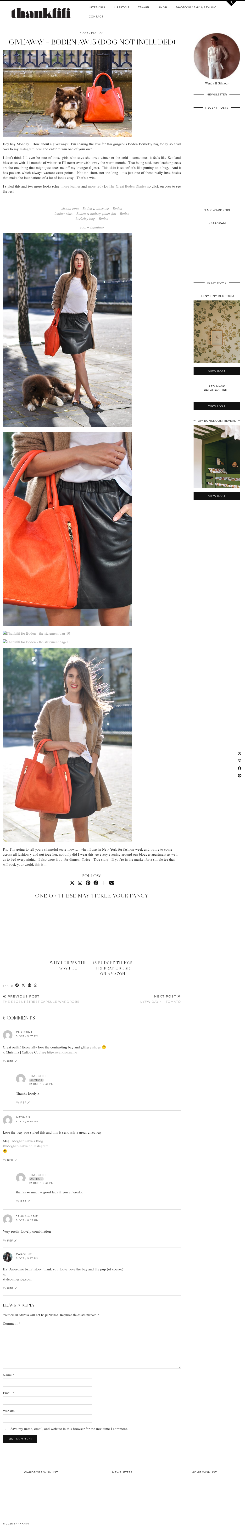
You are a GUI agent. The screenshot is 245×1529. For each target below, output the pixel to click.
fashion (97, 33)
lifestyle (121, 7)
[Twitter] (72, 883)
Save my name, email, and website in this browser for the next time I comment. (69, 1428)
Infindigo (97, 227)
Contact (96, 16)
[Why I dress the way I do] (69, 930)
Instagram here (30, 148)
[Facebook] (96, 883)
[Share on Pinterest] (30, 985)
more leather (70, 186)
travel (144, 7)
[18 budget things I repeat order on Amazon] (114, 930)
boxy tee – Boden (109, 208)
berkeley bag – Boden (92, 218)
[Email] (111, 883)
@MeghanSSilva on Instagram (25, 1145)
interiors (97, 7)
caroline (24, 1254)
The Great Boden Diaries (127, 186)
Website (9, 1410)
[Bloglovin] (104, 883)
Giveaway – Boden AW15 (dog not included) (92, 42)
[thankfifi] (41, 13)
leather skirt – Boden (70, 213)
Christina (24, 1032)
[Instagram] (80, 883)
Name (9, 1374)
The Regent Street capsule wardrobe (41, 999)
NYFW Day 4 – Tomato (160, 999)
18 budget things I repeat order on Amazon (113, 968)
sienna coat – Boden (76, 208)
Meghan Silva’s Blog (27, 1140)
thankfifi (21, 1523)
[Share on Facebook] (17, 985)
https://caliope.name (62, 1052)
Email (8, 1392)
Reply (12, 1061)
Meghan (23, 1117)
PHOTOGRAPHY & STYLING (196, 7)
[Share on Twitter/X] (23, 985)
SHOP (162, 7)
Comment (11, 1323)
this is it (40, 864)
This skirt (109, 167)
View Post (216, 159)
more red (94, 186)
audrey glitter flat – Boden (109, 213)
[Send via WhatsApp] (36, 985)
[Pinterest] (88, 883)
